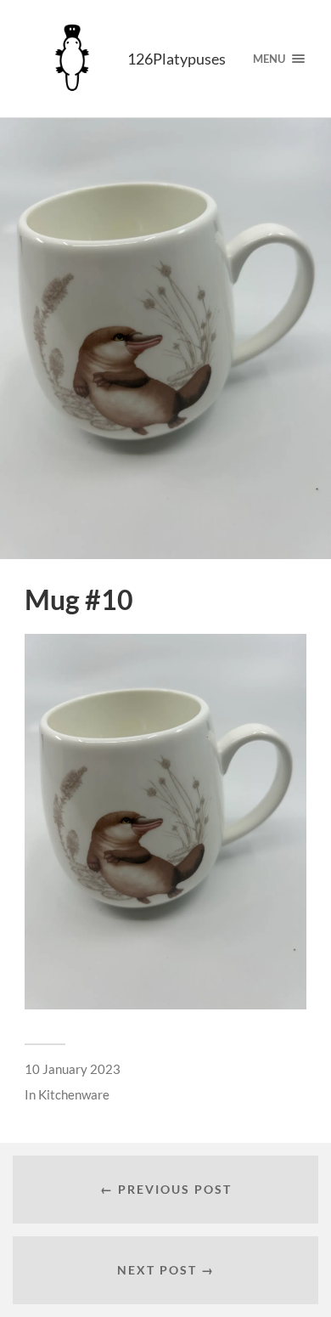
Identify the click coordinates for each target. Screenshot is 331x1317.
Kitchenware (73, 1094)
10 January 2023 (73, 1069)
